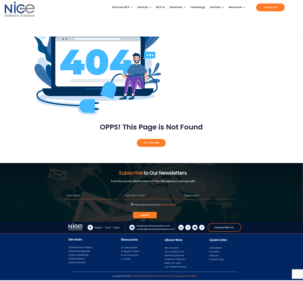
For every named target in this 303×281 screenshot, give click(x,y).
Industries (175, 7)
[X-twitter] (188, 227)
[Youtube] (195, 227)
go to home (151, 142)
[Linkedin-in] (181, 227)
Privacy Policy (168, 204)
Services (142, 7)
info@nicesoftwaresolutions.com (153, 225)
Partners (215, 7)
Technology (197, 7)
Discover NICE (120, 7)
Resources (235, 7)
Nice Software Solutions (144, 276)
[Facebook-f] (202, 227)
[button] (122, 7)
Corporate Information (185, 276)
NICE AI (160, 7)
